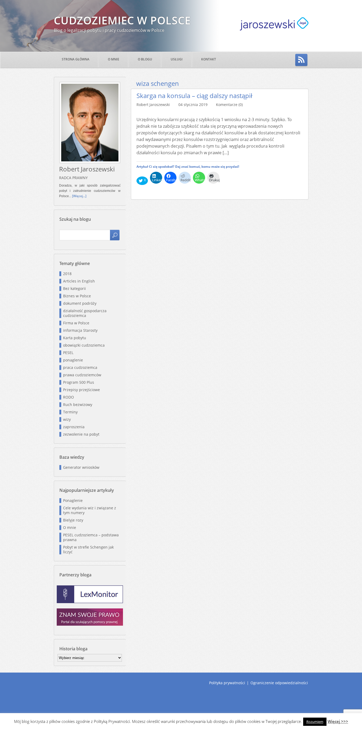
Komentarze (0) (229, 104)
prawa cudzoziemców (82, 374)
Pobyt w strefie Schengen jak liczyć (88, 549)
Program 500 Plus (78, 382)
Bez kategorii (74, 288)
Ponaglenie (73, 500)
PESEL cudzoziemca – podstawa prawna (91, 537)
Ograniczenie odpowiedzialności (279, 682)
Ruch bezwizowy (77, 404)
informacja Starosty (80, 330)
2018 (67, 273)
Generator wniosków (81, 467)
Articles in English (79, 281)
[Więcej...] (79, 196)
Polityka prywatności (227, 682)
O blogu (145, 59)
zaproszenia (74, 426)
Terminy (70, 411)
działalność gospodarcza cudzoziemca (85, 313)
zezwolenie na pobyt (81, 434)
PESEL (68, 352)
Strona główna (75, 59)
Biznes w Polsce (77, 295)
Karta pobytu (74, 337)
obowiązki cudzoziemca (84, 345)
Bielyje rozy (73, 520)
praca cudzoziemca (80, 367)
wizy (67, 419)
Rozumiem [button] (314, 721)
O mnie (113, 59)
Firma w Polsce (76, 322)
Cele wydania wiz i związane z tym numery (89, 510)
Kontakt (208, 59)
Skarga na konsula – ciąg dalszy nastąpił (194, 96)
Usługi (177, 59)
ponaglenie (73, 360)
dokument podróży (79, 303)
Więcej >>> (338, 721)
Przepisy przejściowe (81, 389)
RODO (68, 397)
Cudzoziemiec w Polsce (122, 20)
